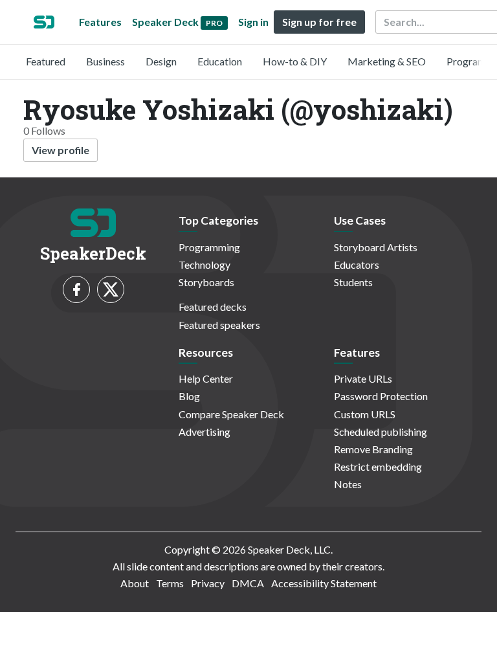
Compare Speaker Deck (231, 414)
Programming (209, 247)
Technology (204, 264)
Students (353, 282)
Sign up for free (319, 22)
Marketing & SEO (387, 61)
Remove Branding (373, 449)
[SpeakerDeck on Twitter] (110, 289)
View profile (60, 150)
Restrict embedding (378, 466)
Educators (356, 264)
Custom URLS (364, 414)
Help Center (206, 378)
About (134, 583)
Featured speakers (219, 325)
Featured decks (213, 306)
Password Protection (381, 396)
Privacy (208, 583)
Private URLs (363, 378)
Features (100, 22)
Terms (170, 583)
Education (219, 61)
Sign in (253, 22)
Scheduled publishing (380, 431)
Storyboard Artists (375, 247)
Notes (348, 484)
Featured (45, 61)
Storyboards (206, 282)
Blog (189, 396)
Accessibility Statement (324, 583)
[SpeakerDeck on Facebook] (76, 289)
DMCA (248, 583)
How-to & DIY (295, 61)
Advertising (204, 431)
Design (161, 61)
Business (105, 61)
